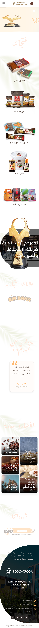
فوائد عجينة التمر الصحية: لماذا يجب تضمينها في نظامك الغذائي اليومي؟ (29, 483)
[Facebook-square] (22, 617)
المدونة (35, 448)
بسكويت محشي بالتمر (19, 142)
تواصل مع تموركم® (20, 559)
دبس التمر (19, 173)
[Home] (19, 572)
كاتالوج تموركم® (16, 556)
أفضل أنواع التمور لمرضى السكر (11, 468)
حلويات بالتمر (19, 111)
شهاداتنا (30, 559)
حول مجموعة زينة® (27, 553)
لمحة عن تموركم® (13, 553)
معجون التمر (19, 80)
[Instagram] (12, 617)
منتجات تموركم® (28, 556)
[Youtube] (17, 617)
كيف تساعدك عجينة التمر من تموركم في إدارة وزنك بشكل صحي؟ (11, 446)
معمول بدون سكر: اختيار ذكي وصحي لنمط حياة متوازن (30, 456)
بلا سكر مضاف (19, 204)
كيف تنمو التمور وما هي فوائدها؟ (11, 487)
